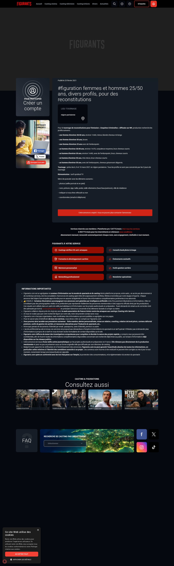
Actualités (104, 4)
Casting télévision (67, 4)
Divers (94, 4)
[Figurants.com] (24, 4)
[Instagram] (142, 447)
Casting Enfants (83, 4)
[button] (21, 559)
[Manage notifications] (5, 561)
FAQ (26, 441)
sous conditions (125, 232)
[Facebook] (142, 434)
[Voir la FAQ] (129, 4)
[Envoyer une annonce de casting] (122, 4)
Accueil (39, 4)
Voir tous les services (131, 229)
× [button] (38, 530)
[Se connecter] (153, 4)
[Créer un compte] (33, 97)
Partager (40, 151)
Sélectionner (53, 443)
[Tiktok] (154, 447)
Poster (41, 157)
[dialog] (22, 545)
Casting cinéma (51, 4)
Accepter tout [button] (21, 554)
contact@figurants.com (51, 309)
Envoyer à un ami (37, 162)
